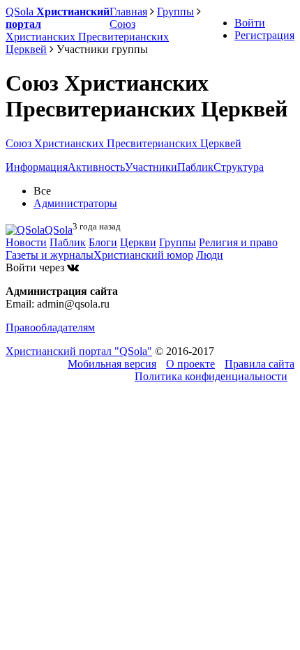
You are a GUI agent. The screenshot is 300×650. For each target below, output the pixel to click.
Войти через (36, 267)
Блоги (103, 242)
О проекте (190, 364)
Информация (37, 167)
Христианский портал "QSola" (79, 351)
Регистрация (264, 35)
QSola (59, 230)
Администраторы (75, 203)
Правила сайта (259, 364)
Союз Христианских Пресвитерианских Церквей (123, 143)
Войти (249, 23)
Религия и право (238, 242)
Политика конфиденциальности (211, 376)
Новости (26, 242)
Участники (151, 167)
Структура (238, 167)
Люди (209, 255)
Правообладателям (50, 327)
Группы (177, 242)
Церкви (138, 242)
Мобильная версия (112, 364)
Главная (128, 11)
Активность (96, 167)
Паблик (195, 167)
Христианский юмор (143, 255)
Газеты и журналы (49, 255)
